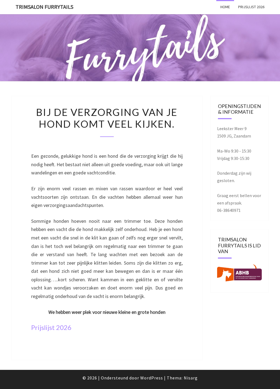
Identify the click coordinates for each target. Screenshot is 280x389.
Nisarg (191, 378)
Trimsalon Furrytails (44, 6)
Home (225, 6)
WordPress (151, 378)
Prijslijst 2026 (251, 6)
